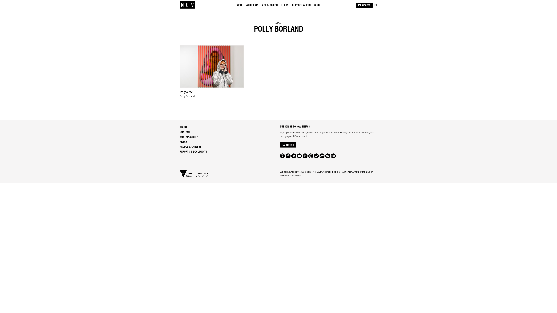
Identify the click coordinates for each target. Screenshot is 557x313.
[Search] (376, 5)
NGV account (300, 136)
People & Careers (190, 147)
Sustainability (189, 137)
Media (183, 142)
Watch (278, 23)
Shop (317, 5)
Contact (185, 132)
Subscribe (288, 145)
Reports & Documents (193, 152)
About (183, 127)
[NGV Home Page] (187, 5)
